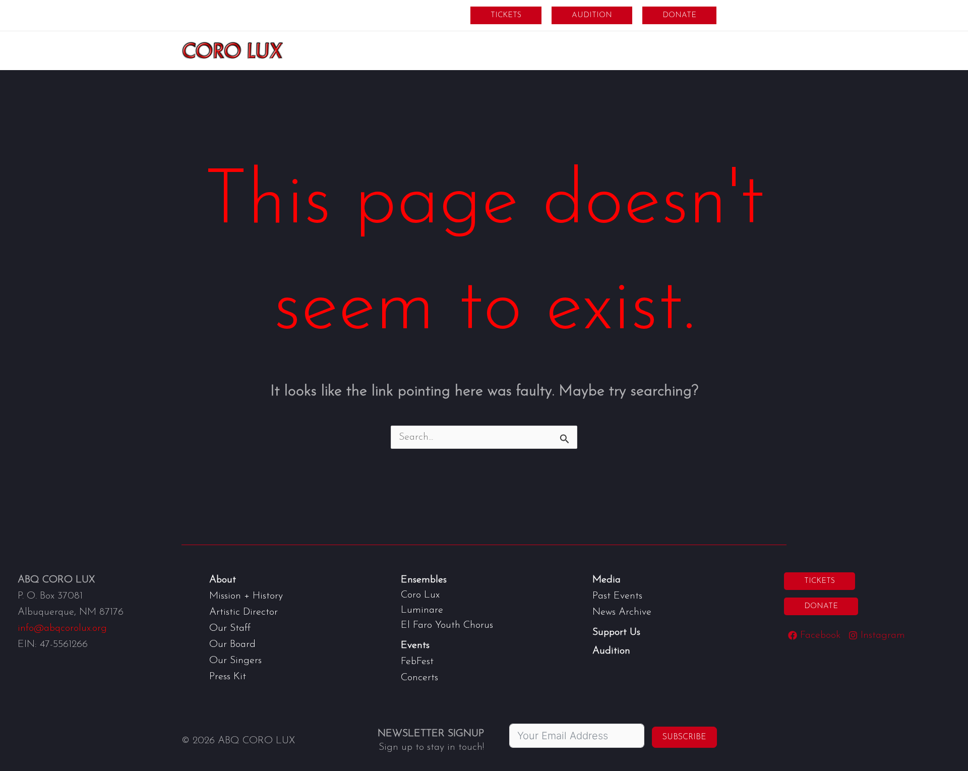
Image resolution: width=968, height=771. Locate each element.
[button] (505, 15)
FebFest (417, 662)
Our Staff (230, 628)
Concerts (419, 678)
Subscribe (684, 737)
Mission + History (246, 596)
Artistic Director (243, 612)
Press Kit (227, 677)
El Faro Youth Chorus (447, 625)
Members (754, 15)
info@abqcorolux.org (62, 628)
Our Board (232, 644)
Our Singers (235, 661)
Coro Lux (420, 595)
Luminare (422, 610)
